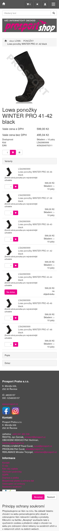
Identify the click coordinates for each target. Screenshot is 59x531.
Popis (7, 355)
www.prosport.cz (10, 403)
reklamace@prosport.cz (45, 451)
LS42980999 (24, 168)
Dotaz (7, 363)
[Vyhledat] (54, 13)
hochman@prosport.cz (13, 442)
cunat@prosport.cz (43, 445)
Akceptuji (38, 496)
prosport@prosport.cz (35, 436)
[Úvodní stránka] (6, 40)
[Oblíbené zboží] (37, 4)
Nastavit (51, 496)
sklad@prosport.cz (35, 448)
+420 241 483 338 (20, 433)
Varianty (8, 161)
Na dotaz (11, 292)
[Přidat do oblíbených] (19, 152)
